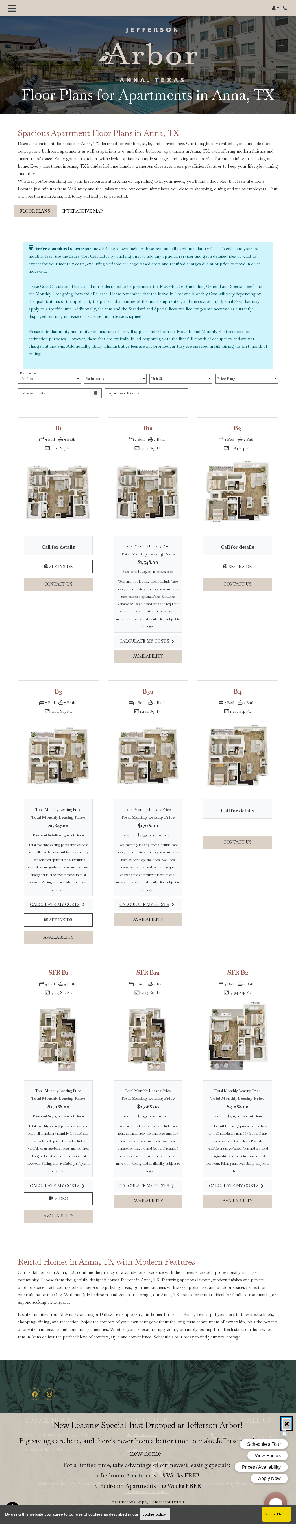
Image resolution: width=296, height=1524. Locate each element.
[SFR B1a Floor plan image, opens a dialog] (148, 1037)
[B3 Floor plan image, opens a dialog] (58, 755)
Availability (157, 656)
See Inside (70, 566)
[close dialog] (287, 1424)
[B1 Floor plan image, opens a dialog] (58, 492)
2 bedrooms (30, 377)
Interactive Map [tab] (82, 211)
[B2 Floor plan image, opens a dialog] (237, 492)
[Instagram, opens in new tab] (49, 1394)
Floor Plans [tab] (35, 211)
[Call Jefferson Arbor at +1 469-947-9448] (285, 7)
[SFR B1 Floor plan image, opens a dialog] (58, 1037)
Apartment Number (125, 393)
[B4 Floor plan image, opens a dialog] (237, 755)
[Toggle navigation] (12, 7)
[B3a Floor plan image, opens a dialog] (148, 755)
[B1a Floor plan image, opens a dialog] (148, 492)
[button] (275, 7)
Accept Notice (276, 1514)
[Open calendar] (96, 393)
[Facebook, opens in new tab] (34, 1394)
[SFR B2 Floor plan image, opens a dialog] (237, 1037)
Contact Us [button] (68, 584)
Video (73, 1198)
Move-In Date (33, 393)
